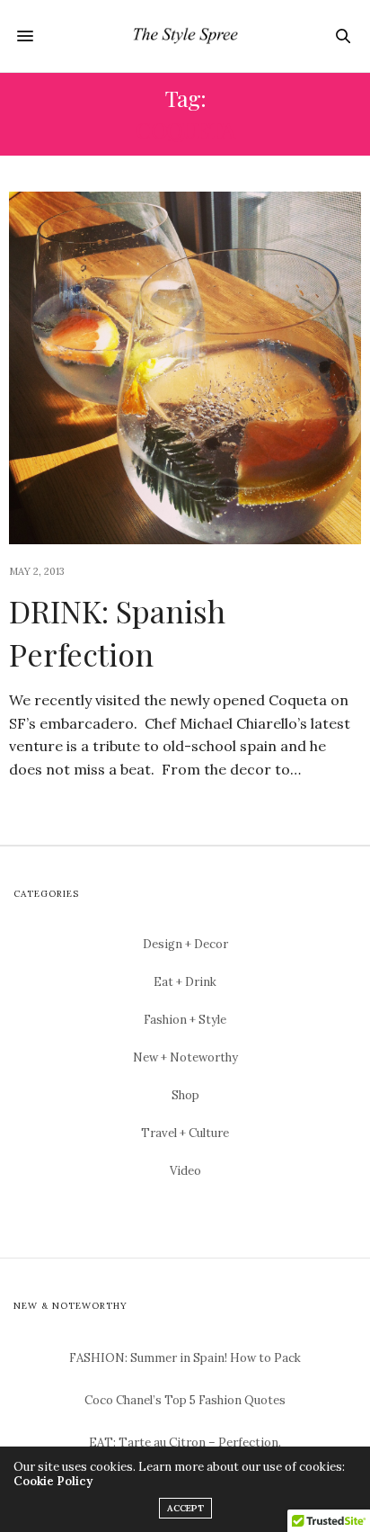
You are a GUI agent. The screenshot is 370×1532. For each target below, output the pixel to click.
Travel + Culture (185, 1133)
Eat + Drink (185, 982)
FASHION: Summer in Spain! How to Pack (185, 1358)
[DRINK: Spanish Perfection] (185, 368)
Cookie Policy (52, 1481)
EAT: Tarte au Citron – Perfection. (185, 1442)
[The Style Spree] (185, 36)
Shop (185, 1095)
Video (185, 1170)
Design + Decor (185, 944)
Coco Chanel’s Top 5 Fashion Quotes (185, 1400)
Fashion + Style (185, 1019)
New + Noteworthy (185, 1057)
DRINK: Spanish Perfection (117, 632)
